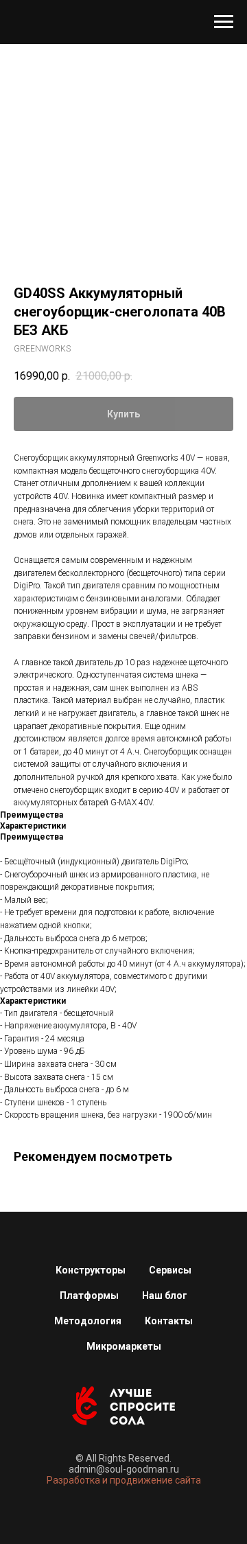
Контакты (169, 1320)
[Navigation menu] (223, 22)
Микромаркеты (123, 1346)
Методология (87, 1320)
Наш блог (164, 1295)
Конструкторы (91, 1270)
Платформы (89, 1295)
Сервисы (170, 1270)
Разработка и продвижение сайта (124, 1480)
